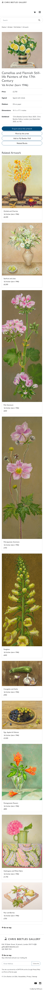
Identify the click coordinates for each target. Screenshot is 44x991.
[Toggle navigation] (39, 12)
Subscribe (36, 963)
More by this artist (22, 133)
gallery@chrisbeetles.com (10, 946)
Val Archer (17, 27)
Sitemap (34, 976)
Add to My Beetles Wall (22, 138)
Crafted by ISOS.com (36, 989)
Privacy (29, 976)
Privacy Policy (36, 969)
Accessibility (22, 976)
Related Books (22, 143)
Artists (10, 27)
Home (4, 27)
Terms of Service (9, 972)
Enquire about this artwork (22, 128)
